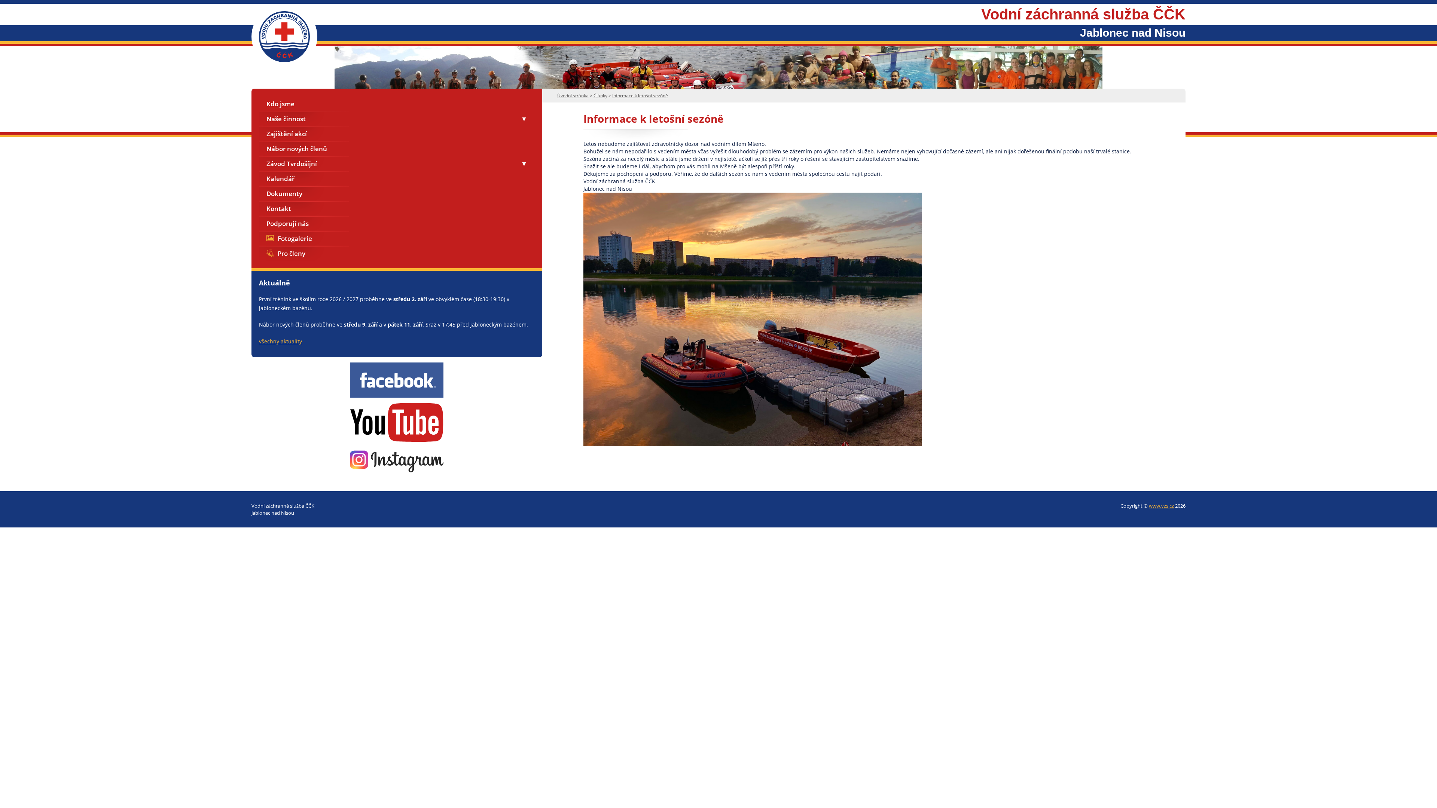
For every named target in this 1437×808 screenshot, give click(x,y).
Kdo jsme (280, 104)
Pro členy (291, 253)
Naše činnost (286, 118)
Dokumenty (284, 193)
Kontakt (278, 208)
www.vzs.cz (1161, 505)
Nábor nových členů (296, 148)
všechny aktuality (280, 341)
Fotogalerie (295, 238)
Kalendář (280, 178)
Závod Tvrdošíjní (291, 163)
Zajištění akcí (286, 133)
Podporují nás (287, 223)
